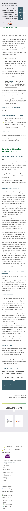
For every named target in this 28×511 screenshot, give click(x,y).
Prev (2, 421)
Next (25, 421)
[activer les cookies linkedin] (10, 385)
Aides (4, 459)
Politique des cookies (8, 468)
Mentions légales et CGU (9, 462)
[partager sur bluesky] (23, 385)
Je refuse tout (20, 17)
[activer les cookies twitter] (16, 385)
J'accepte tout (21, 8)
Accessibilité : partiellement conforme (12, 460)
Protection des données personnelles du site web (8, 472)
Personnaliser (21, 12)
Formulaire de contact (10, 68)
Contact (5, 463)
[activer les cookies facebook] (4, 385)
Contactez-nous (17, 449)
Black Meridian (5, 111)
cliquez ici (9, 23)
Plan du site (6, 465)
